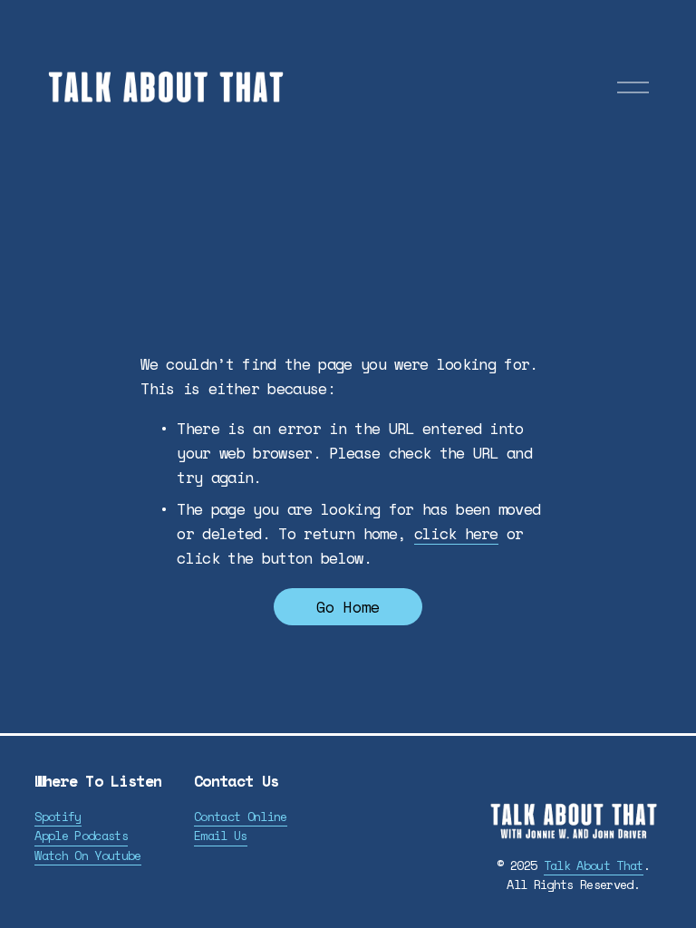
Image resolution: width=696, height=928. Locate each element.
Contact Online (240, 816)
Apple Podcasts (81, 835)
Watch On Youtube (87, 855)
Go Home (348, 606)
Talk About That (593, 865)
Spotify (57, 816)
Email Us (220, 835)
